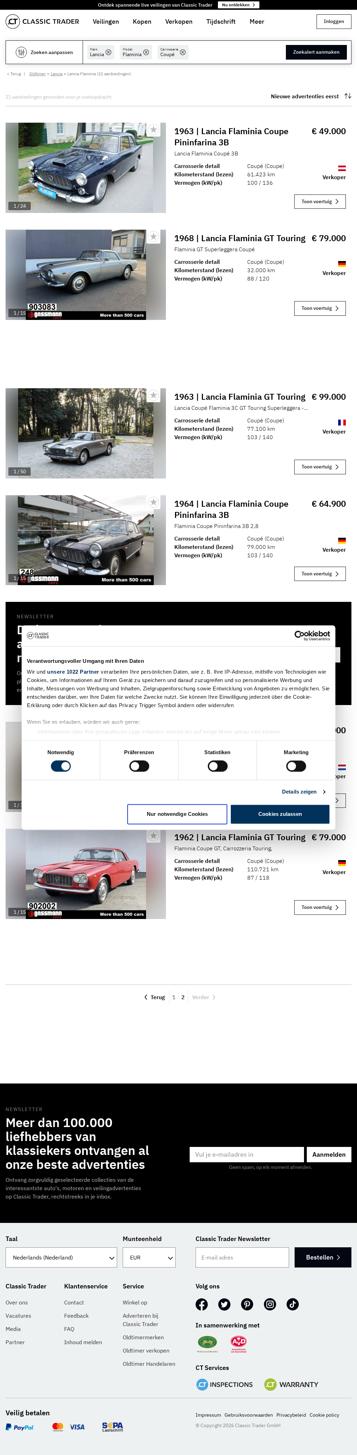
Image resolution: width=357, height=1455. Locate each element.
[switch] (139, 766)
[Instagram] (270, 1304)
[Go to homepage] (42, 21)
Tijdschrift (221, 21)
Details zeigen (299, 792)
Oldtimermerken (143, 1337)
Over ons (17, 1302)
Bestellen (319, 1257)
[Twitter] (224, 1304)
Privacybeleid (291, 1415)
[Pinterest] (247, 1304)
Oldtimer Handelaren (149, 1363)
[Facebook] (202, 1304)
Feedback (76, 1315)
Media (13, 1328)
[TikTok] (293, 1304)
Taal (11, 1239)
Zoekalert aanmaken (316, 52)
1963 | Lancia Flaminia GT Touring (239, 396)
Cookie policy (324, 1415)
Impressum (208, 1415)
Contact (74, 1302)
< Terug (14, 73)
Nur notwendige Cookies (177, 814)
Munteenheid (142, 1239)
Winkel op (135, 1302)
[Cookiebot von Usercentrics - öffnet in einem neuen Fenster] (299, 635)
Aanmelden (329, 1154)
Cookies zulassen (280, 814)
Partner (15, 1342)
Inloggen (334, 21)
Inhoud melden (83, 1342)
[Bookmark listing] (153, 130)
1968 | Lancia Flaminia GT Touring (239, 238)
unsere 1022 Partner (73, 672)
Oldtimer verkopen (146, 1350)
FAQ (69, 1328)
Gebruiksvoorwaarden (249, 1415)
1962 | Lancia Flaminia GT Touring (239, 837)
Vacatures (18, 1315)
